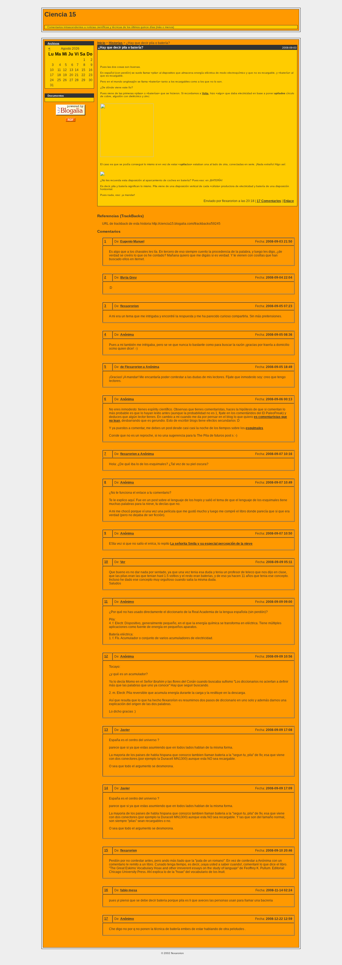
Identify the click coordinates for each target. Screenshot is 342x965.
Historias (116, 43)
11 (106, 601)
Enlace (288, 201)
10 (106, 562)
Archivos (53, 43)
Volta (205, 93)
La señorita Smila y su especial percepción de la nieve (211, 543)
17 (106, 918)
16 (106, 890)
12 (106, 656)
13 (106, 729)
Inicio (101, 43)
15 (106, 850)
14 (106, 788)
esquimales (254, 428)
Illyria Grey (128, 277)
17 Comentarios (269, 201)
